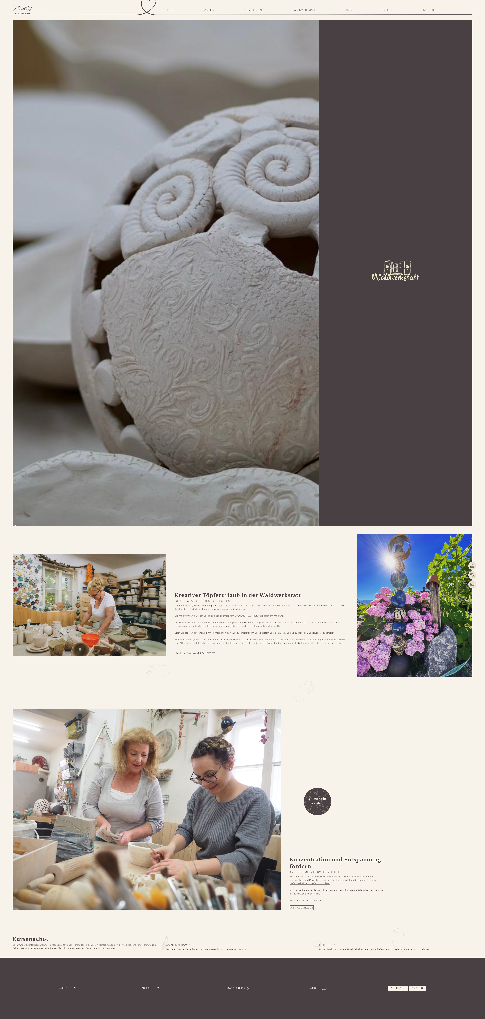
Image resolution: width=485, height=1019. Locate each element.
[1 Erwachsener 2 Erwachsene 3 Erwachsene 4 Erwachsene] (234, 988)
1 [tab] (16, 526)
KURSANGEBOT (206, 653)
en (470, 10)
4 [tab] (27, 526)
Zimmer (209, 10)
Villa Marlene (253, 10)
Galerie (387, 10)
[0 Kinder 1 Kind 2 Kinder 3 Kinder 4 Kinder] (315, 988)
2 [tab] (19, 526)
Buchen (417, 988)
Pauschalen (316, 880)
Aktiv (348, 10)
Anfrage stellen (301, 907)
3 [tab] (23, 526)
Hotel (170, 10)
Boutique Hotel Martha (248, 615)
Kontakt (428, 10)
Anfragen (398, 988)
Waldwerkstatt (304, 10)
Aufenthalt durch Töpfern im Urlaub (310, 883)
